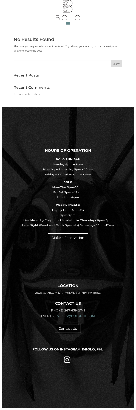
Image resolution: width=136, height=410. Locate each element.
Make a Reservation (68, 237)
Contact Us (68, 328)
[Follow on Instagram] (67, 359)
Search (116, 64)
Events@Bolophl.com (75, 316)
